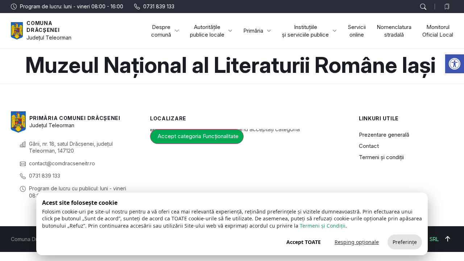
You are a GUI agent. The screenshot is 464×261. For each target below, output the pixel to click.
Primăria (253, 30)
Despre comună (161, 31)
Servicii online (357, 31)
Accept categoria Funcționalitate (198, 136)
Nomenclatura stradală (394, 31)
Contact (369, 145)
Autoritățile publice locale (207, 31)
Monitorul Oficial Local (437, 31)
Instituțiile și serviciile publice (305, 31)
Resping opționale (357, 242)
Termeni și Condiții (322, 225)
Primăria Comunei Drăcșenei (74, 118)
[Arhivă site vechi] (448, 6)
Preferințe (405, 242)
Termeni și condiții (381, 157)
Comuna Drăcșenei (42, 26)
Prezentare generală (384, 134)
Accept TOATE (303, 242)
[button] (454, 63)
